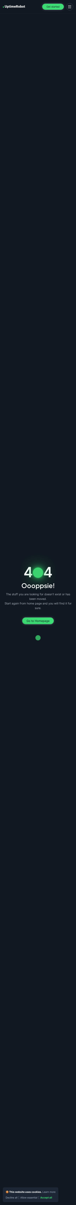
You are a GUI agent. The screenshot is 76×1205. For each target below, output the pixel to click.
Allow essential (28, 1197)
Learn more (48, 1191)
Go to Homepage (38, 621)
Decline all (11, 1197)
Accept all (46, 1197)
